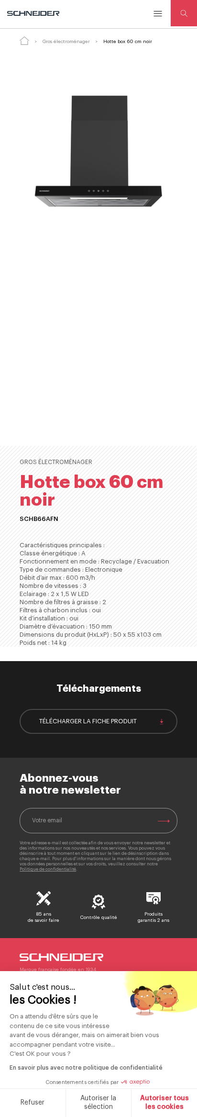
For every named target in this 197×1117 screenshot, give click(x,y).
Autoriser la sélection (98, 1102)
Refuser (32, 1102)
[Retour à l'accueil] (24, 40)
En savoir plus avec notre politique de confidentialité (86, 1068)
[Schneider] (34, 13)
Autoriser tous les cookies (164, 1102)
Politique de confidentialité (48, 869)
